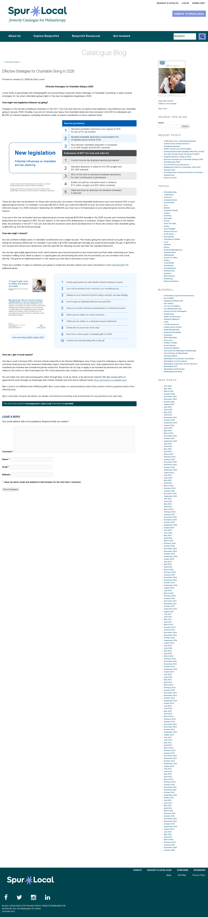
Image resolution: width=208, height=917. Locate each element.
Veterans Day (169, 271)
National (167, 244)
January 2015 (169, 690)
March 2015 (168, 685)
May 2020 (168, 535)
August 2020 (169, 528)
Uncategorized (32, 404)
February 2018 (170, 596)
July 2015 (168, 674)
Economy (167, 216)
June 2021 (168, 501)
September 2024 (170, 423)
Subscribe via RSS (165, 101)
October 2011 (169, 792)
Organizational (169, 252)
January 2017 (169, 630)
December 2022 (170, 462)
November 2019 (170, 551)
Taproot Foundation (171, 348)
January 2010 (169, 845)
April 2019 (168, 567)
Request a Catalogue (159, 870)
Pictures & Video (170, 258)
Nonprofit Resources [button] (86, 36)
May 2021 (168, 504)
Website (6, 475)
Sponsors (199, 870)
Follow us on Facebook (167, 104)
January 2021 (169, 515)
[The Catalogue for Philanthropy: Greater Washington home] (30, 880)
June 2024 (168, 428)
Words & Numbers (171, 281)
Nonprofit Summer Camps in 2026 (177, 157)
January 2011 (169, 816)
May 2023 (168, 449)
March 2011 (168, 811)
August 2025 (169, 404)
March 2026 (168, 391)
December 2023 (170, 436)
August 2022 (169, 473)
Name (5, 459)
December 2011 (170, 787)
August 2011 (169, 798)
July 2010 (168, 832)
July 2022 (168, 475)
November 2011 (170, 790)
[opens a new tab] (172, 78)
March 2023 (168, 454)
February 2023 (170, 457)
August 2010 (169, 829)
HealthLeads (169, 314)
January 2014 (169, 722)
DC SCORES (169, 298)
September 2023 (170, 441)
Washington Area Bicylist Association (179, 359)
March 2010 (168, 840)
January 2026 (169, 394)
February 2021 (170, 512)
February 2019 (170, 572)
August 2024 (169, 425)
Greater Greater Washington (175, 311)
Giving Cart (198, 3)
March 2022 (168, 486)
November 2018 (170, 580)
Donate (137, 870)
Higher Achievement (172, 317)
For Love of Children (172, 306)
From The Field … (171, 224)
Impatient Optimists (172, 319)
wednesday (168, 279)
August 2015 (169, 672)
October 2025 (169, 402)
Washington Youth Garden (174, 369)
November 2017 (170, 604)
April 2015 (168, 682)
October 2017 (169, 606)
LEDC (166, 322)
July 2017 (168, 614)
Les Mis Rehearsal (171, 324)
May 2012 (168, 774)
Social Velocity (170, 345)
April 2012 (168, 777)
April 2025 (168, 415)
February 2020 (170, 543)
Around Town (169, 203)
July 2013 (168, 737)
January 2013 (169, 753)
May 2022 (168, 480)
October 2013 (169, 730)
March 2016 (168, 656)
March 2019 (168, 570)
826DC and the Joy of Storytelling (177, 149)
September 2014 (170, 701)
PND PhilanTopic (170, 338)
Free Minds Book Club (173, 309)
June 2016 (168, 648)
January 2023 (169, 459)
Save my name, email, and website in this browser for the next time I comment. (43, 482)
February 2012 (170, 782)
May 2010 (168, 834)
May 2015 (168, 680)
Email (5, 467)
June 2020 (168, 533)
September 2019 (170, 557)
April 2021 (168, 507)
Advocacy (168, 197)
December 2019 (170, 549)
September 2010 (170, 827)
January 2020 (169, 546)
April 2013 (168, 745)
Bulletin (167, 208)
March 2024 (168, 433)
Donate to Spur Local (189, 14)
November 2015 (170, 664)
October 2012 (169, 761)
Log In (185, 3)
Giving (166, 226)
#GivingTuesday (170, 192)
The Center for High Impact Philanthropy (180, 351)
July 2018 (168, 591)
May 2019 (168, 564)
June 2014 (168, 709)
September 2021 (170, 496)
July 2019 (168, 562)
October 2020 (169, 522)
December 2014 (170, 693)
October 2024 (169, 420)
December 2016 (170, 633)
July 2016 (168, 646)
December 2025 (170, 396)
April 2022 (168, 483)
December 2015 (170, 661)
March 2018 (168, 593)
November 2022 (170, 465)
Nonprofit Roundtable (172, 332)
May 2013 (168, 743)
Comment (7, 452)
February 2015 (170, 688)
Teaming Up (168, 266)
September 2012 (170, 764)
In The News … (170, 234)
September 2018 (170, 585)
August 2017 (169, 612)
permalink (69, 404)
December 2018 (170, 577)
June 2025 (168, 410)
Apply (168, 875)
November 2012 (170, 758)
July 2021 (168, 499)
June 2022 (168, 478)
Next (18, 62)
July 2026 (168, 386)
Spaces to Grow (170, 178)
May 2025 (168, 412)
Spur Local (38, 79)
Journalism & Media (172, 239)
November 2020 (170, 520)
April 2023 (168, 452)
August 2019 (169, 559)
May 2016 (168, 651)
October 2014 (169, 698)
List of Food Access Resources (176, 165)
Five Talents (168, 304)
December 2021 (170, 494)
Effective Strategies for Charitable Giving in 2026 (183, 159)
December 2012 (170, 756)
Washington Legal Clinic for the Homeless (180, 364)
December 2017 (170, 601)
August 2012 (169, 766)
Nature (166, 247)
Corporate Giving (171, 210)
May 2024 (168, 431)
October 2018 (169, 583)
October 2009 (169, 850)
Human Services (170, 231)
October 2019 (169, 554)
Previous (8, 62)
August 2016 (169, 643)
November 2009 (170, 847)
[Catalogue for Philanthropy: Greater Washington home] (37, 14)
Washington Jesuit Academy (175, 361)
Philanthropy (169, 255)
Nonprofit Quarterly (171, 330)
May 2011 (167, 806)
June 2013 (168, 740)
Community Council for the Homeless (179, 296)
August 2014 (169, 703)
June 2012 (168, 772)
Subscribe (182, 870)
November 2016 (170, 635)
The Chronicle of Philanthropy (176, 353)
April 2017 (168, 622)
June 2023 (168, 446)
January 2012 (169, 785)
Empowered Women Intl (173, 301)
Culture (167, 213)
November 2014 (170, 696)
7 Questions (168, 195)
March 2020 (168, 541)
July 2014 (168, 706)
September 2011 (170, 795)
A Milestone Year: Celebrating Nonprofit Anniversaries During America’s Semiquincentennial (180, 143)
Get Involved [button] (121, 36)
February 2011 (169, 813)
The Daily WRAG (170, 356)
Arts (165, 205)
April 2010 (168, 837)
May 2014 (168, 711)
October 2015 (169, 667)
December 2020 (170, 517)
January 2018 (169, 598)
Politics (167, 260)
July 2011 (167, 800)
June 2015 (168, 677)
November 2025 (170, 399)
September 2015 (170, 669)
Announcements (170, 200)
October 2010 (169, 824)
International (169, 237)
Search (161, 123)
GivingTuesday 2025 (172, 162)
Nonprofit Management (173, 250)
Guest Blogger (169, 229)
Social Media (169, 263)
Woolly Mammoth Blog (173, 372)
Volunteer (167, 273)
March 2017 (168, 625)
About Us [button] (14, 36)
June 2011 (168, 803)
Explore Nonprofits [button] (46, 36)
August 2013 (169, 735)
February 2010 (170, 842)
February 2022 (170, 488)
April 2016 (168, 654)
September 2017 (170, 609)
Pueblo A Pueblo (170, 343)
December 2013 (170, 724)
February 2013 (170, 750)
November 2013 (170, 727)
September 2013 (170, 732)
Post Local (168, 340)
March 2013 (168, 748)
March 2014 (168, 716)
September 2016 (170, 640)
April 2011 (168, 808)
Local (166, 242)
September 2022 (170, 470)
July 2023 (168, 444)
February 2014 (170, 719)
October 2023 (169, 438)
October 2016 (169, 638)
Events (167, 221)
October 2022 (169, 467)
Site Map (182, 875)
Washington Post (170, 366)
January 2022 (169, 491)
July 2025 (168, 407)
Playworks (168, 335)
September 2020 (170, 525)
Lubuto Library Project (173, 327)
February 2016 (170, 659)
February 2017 (170, 627)
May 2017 (168, 619)
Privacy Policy (198, 875)
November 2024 (170, 418)
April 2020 (168, 538)
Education (168, 218)
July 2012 (168, 769)
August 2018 (169, 588)
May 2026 (168, 389)
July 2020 (168, 530)
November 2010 (170, 821)
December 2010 (170, 819)
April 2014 (168, 714)
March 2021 (168, 509)
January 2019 (169, 575)
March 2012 (168, 779)
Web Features (169, 276)
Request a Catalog (167, 3)
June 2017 (168, 617)
